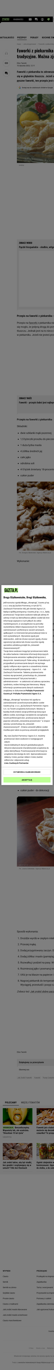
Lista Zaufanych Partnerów (16, 763)
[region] (27, 685)
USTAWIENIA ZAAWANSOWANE (26, 772)
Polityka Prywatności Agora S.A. (27, 694)
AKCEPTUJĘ (27, 780)
